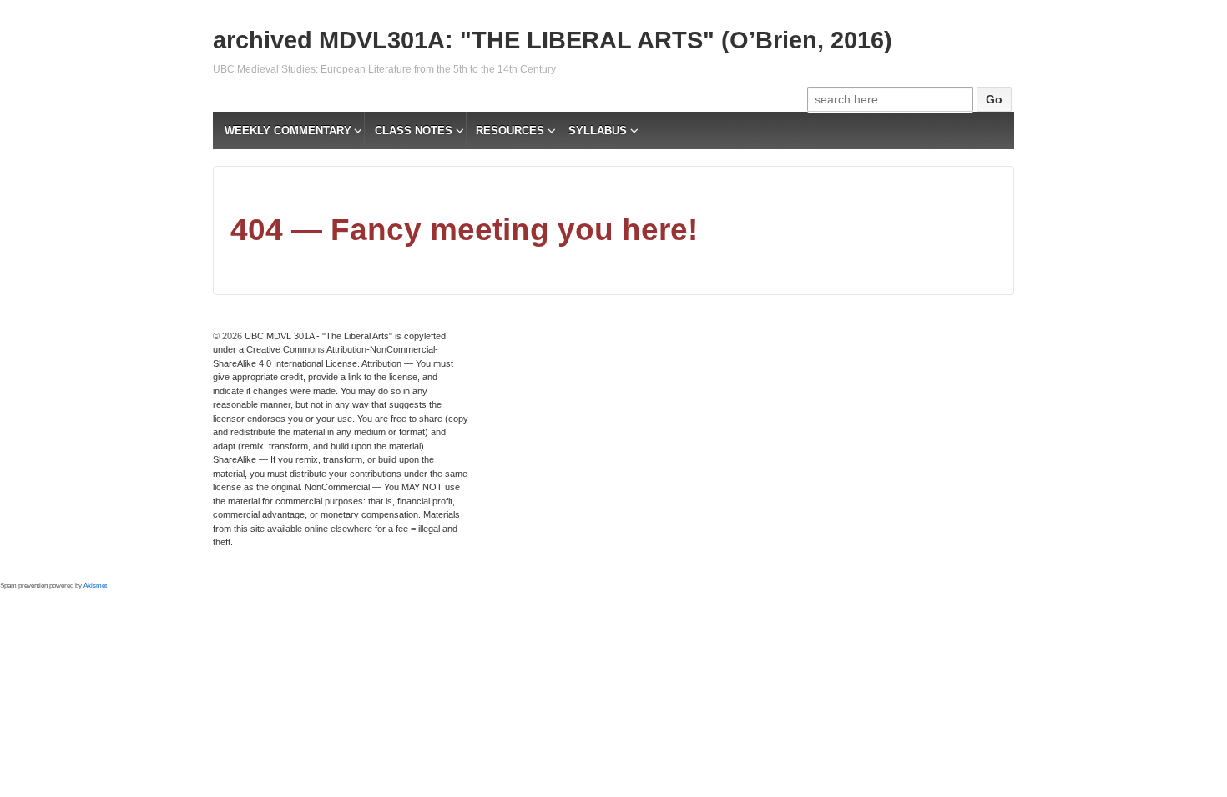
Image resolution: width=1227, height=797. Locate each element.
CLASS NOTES (413, 130)
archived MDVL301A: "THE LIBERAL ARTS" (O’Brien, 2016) (552, 40)
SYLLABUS (597, 130)
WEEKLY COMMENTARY (288, 130)
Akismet (95, 585)
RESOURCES (510, 130)
